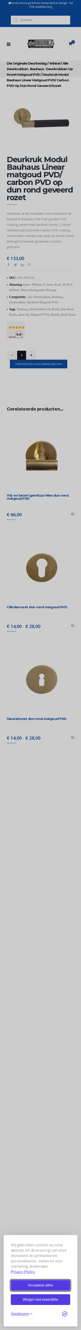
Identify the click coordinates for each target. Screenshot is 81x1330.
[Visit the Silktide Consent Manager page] (64, 1314)
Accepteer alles (40, 1285)
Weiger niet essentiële (40, 1299)
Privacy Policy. (23, 1272)
